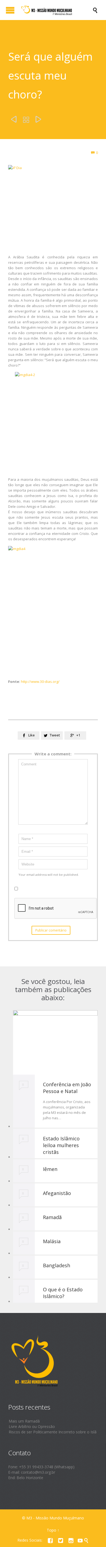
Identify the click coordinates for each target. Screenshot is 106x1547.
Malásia (52, 1241)
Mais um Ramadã (24, 1421)
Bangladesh (56, 1265)
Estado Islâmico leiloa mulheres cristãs (61, 1145)
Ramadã (52, 1217)
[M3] (55, 10)
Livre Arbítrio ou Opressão (32, 1426)
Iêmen (50, 1169)
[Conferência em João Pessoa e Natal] (55, 1042)
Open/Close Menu (10, 10)
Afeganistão (57, 1193)
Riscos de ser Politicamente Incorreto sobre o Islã (52, 1431)
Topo (51, 1530)
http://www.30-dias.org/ (40, 681)
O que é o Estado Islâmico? (63, 1292)
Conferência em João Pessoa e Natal (67, 1087)
